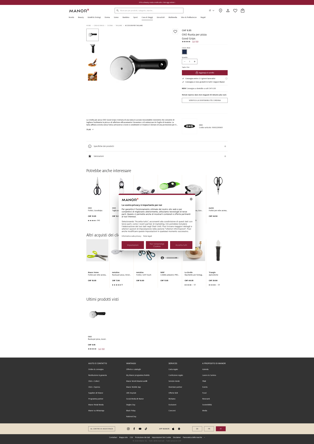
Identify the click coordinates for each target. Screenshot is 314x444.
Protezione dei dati (142, 437)
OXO (201, 125)
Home (88, 25)
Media (204, 411)
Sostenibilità (207, 405)
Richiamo (172, 399)
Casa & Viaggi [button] (99, 25)
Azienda (205, 369)
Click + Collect (93, 381)
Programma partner (95, 399)
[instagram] (128, 428)
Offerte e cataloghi (133, 369)
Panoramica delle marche (192, 437)
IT (210, 10)
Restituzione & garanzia (97, 375)
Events (205, 387)
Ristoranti (206, 399)
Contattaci (113, 437)
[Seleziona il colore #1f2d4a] (184, 52)
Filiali (204, 381)
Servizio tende (174, 381)
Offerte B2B (173, 393)
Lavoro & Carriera (209, 375)
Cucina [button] (110, 25)
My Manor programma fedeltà (137, 375)
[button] (72, 17)
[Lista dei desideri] (175, 31)
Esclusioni (172, 405)
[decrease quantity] (184, 61)
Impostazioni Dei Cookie (161, 437)
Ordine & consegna (95, 369)
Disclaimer (177, 437)
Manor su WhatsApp (96, 411)
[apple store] (173, 428)
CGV (131, 437)
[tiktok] (146, 428)
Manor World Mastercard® (136, 381)
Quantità (184, 57)
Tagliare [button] (119, 25)
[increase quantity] (194, 61)
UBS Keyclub (131, 393)
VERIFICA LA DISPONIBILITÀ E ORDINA (205, 100)
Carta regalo (173, 369)
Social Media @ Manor (135, 399)
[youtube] (140, 428)
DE (197, 429)
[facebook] (134, 428)
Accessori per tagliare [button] (134, 25)
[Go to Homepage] (79, 10)
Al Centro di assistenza (101, 429)
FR (209, 429)
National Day (131, 416)
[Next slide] (219, 200)
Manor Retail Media (96, 405)
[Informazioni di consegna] (226, 78)
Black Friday (130, 411)
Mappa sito (123, 437)
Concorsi (172, 411)
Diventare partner (175, 387)
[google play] (179, 428)
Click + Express (94, 387)
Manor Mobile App (133, 387)
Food (204, 393)
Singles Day (130, 405)
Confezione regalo (176, 375)
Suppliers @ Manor (95, 393)
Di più (88, 129)
